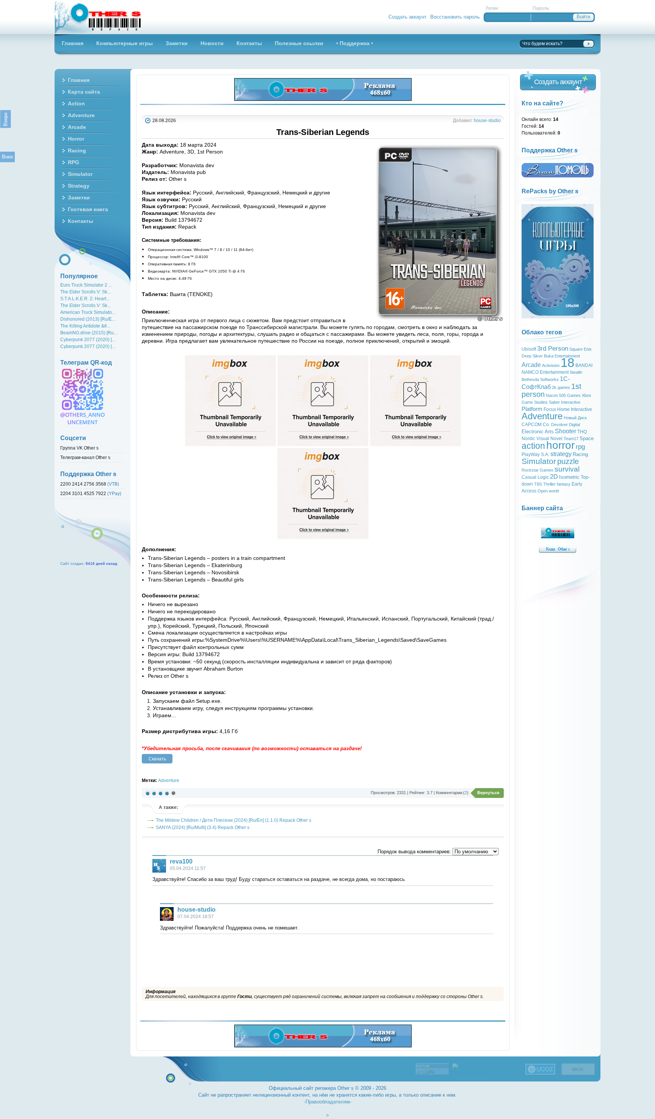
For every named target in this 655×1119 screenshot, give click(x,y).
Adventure (168, 780)
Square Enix (580, 349)
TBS (538, 484)
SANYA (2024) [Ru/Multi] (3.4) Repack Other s (202, 827)
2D (554, 476)
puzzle (568, 461)
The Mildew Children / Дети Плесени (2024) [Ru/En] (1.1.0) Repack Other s (233, 820)
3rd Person (552, 348)
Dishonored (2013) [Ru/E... (87, 319)
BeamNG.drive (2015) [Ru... (88, 332)
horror (560, 445)
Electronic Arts (538, 431)
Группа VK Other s (79, 447)
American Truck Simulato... (87, 312)
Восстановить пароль (455, 17)
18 (567, 363)
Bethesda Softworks (540, 379)
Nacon (552, 395)
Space (587, 438)
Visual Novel (549, 438)
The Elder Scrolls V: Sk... (85, 291)
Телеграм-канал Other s (85, 457)
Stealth (576, 372)
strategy (561, 454)
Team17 (571, 438)
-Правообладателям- (327, 1102)
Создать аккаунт (407, 17)
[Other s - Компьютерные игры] (99, 17)
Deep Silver (532, 356)
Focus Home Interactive (568, 409)
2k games (561, 387)
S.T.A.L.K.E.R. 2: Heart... (85, 298)
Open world (548, 491)
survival (567, 469)
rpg (580, 446)
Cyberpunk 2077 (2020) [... (87, 339)
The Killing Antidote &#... (85, 325)
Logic (543, 477)
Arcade (531, 365)
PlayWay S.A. (535, 454)
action (533, 446)
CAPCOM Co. (536, 424)
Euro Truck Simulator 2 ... (86, 284)
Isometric (569, 477)
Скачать (157, 758)
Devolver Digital (565, 424)
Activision (550, 365)
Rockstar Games (537, 470)
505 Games (570, 395)
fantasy (563, 484)
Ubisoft (529, 349)
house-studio (487, 120)
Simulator (539, 461)
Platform (532, 409)
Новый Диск (575, 417)
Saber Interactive (564, 402)
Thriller (549, 484)
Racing (580, 454)
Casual (529, 477)
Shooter (565, 431)
